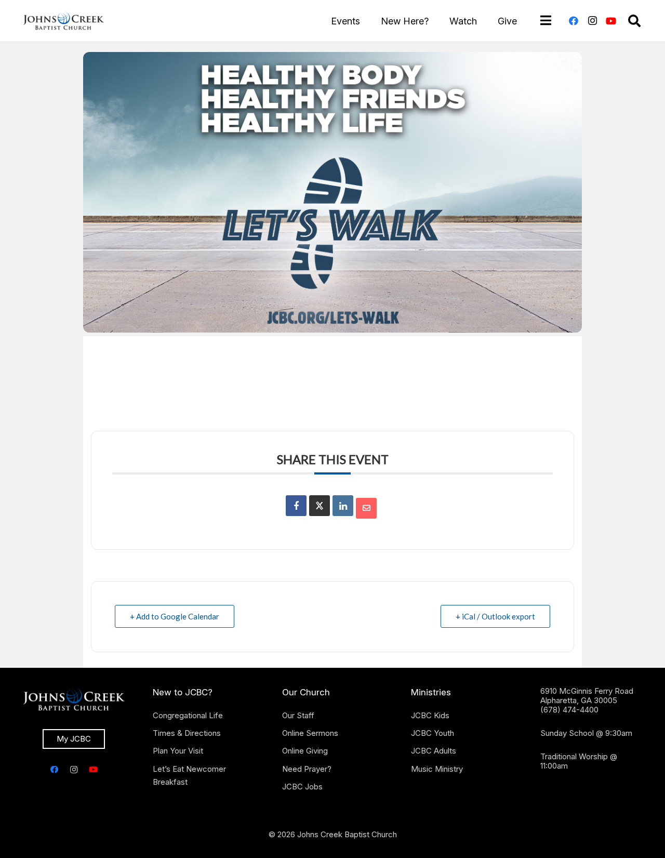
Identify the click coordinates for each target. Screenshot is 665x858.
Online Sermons (310, 733)
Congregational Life (188, 715)
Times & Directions (187, 733)
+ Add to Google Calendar (174, 616)
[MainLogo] (63, 20)
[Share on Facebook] (296, 505)
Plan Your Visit (178, 751)
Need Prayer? (306, 769)
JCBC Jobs (302, 786)
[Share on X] (319, 505)
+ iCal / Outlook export (495, 616)
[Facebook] (573, 20)
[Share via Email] (366, 508)
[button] (634, 21)
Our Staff (298, 715)
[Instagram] (592, 20)
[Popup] (545, 20)
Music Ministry (437, 769)
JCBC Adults (433, 751)
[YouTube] (611, 20)
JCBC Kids (430, 715)
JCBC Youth (432, 733)
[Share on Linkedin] (342, 505)
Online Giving (305, 751)
